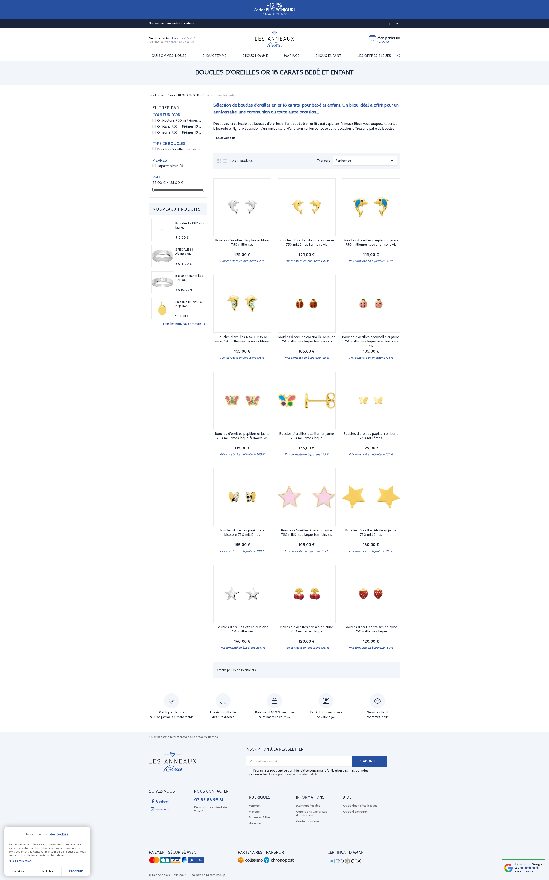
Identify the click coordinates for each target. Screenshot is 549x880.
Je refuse (18, 871)
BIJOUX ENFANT (328, 56)
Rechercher (399, 55)
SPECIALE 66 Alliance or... (184, 252)
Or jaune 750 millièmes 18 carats (179, 132)
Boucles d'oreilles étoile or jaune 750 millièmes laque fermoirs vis (306, 532)
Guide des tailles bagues (360, 806)
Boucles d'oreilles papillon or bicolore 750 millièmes (242, 532)
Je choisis (47, 871)
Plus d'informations (21, 860)
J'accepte (75, 871)
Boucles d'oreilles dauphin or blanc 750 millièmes (242, 242)
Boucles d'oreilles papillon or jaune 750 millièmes (371, 436)
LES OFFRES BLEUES (374, 56)
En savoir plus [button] (226, 138)
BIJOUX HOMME (255, 56)
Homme (255, 823)
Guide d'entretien (355, 812)
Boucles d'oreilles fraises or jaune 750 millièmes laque (371, 629)
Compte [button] (391, 23)
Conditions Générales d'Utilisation (311, 813)
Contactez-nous (308, 821)
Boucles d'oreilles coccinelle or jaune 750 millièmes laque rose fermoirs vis (371, 341)
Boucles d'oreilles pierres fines (179, 149)
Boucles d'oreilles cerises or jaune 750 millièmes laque (306, 629)
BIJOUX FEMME (214, 56)
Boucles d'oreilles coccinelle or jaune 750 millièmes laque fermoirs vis (307, 339)
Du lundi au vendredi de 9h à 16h (171, 42)
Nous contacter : (172, 38)
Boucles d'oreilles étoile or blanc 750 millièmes (242, 629)
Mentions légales (308, 806)
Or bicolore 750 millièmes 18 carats (179, 120)
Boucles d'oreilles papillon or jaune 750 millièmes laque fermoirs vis (242, 436)
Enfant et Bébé (259, 817)
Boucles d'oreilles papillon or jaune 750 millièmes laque (306, 436)
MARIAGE (292, 56)
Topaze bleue (170, 166)
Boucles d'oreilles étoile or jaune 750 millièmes (371, 532)
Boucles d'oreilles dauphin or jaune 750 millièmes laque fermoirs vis (371, 242)
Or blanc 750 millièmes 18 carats (179, 126)
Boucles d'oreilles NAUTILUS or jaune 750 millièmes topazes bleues (242, 339)
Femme (254, 806)
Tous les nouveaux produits (185, 324)
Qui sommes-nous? (169, 56)
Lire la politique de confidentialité (293, 774)
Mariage (254, 812)
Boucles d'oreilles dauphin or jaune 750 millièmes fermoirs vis (306, 242)
